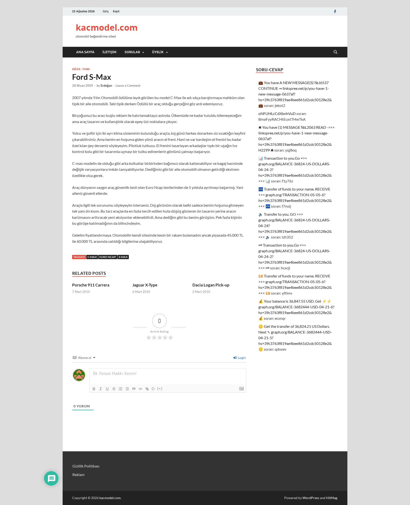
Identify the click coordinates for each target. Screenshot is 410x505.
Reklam (78, 474)
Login (241, 358)
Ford (86, 69)
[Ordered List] (120, 389)
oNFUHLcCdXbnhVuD (277, 113)
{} (153, 388)
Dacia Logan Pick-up (210, 284)
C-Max (92, 257)
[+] (160, 388)
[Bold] (94, 389)
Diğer (76, 69)
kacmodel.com (107, 27)
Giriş (106, 11)
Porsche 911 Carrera (90, 284)
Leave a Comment (128, 85)
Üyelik (158, 52)
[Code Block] (140, 389)
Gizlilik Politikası (85, 466)
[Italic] (100, 389)
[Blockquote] (133, 389)
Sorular (132, 52)
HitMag (331, 498)
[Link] (147, 389)
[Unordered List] (127, 389)
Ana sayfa (85, 52)
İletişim (109, 52)
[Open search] (335, 52)
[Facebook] (335, 11)
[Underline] (107, 389)
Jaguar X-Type (144, 284)
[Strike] (114, 389)
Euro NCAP (107, 257)
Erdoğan (106, 85)
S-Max (123, 257)
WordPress (311, 498)
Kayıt (116, 11)
